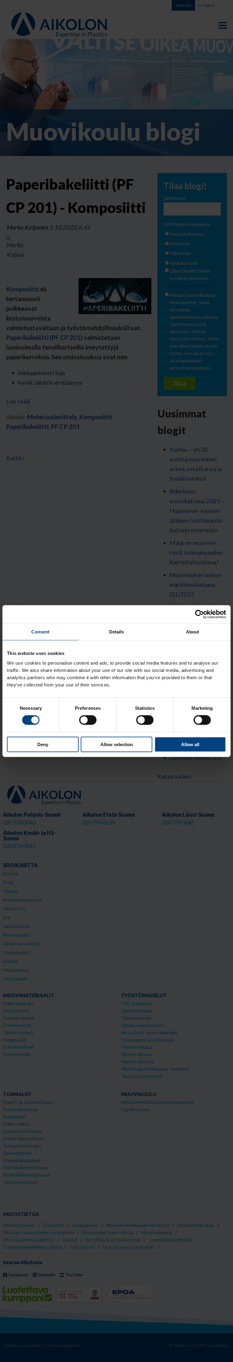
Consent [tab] (40, 631)
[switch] (87, 720)
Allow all (190, 744)
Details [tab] (116, 631)
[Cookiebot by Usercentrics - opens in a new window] (199, 614)
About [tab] (192, 631)
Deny (42, 744)
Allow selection (116, 744)
